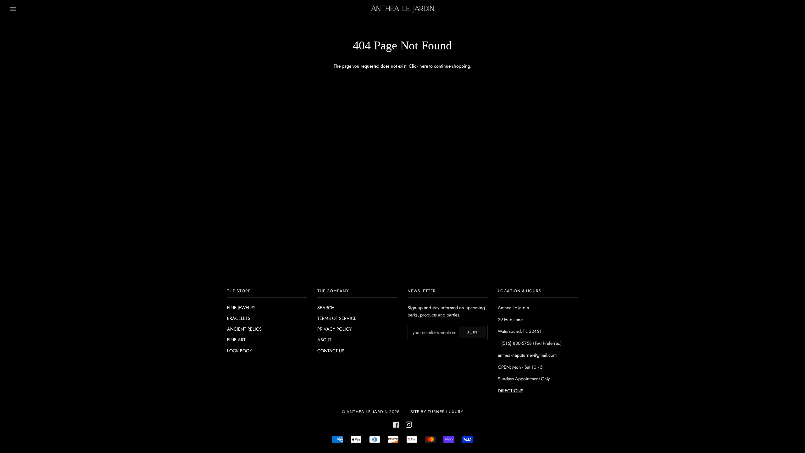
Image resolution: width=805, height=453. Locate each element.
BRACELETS (238, 318)
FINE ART (236, 339)
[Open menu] (19, 9)
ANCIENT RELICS (244, 329)
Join (472, 332)
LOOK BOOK (239, 350)
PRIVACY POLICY (334, 329)
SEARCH (325, 307)
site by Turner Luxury (437, 411)
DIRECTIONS (510, 390)
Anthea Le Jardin (367, 411)
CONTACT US (330, 350)
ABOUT (324, 339)
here (423, 66)
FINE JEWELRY (241, 307)
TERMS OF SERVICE (337, 318)
